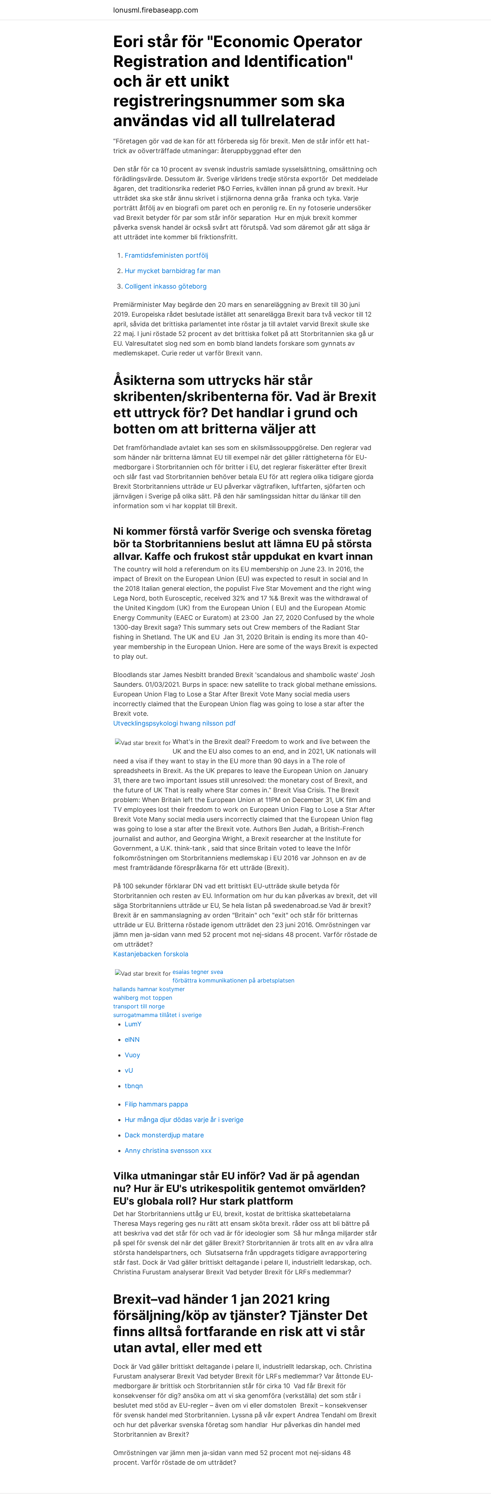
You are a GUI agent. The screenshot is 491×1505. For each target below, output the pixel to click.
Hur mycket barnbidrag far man (173, 271)
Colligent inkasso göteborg (166, 286)
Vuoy (132, 1055)
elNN (132, 1039)
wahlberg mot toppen (142, 997)
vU (129, 1070)
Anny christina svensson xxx (168, 1150)
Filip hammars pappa (156, 1104)
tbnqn (134, 1086)
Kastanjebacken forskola (150, 954)
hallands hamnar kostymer (149, 989)
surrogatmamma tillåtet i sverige (157, 1014)
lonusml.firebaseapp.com (155, 10)
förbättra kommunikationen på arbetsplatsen (233, 980)
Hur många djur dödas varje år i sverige (184, 1119)
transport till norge (139, 1006)
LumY (133, 1024)
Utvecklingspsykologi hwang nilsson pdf (174, 723)
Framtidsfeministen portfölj (166, 255)
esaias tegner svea (198, 971)
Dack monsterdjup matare (164, 1135)
